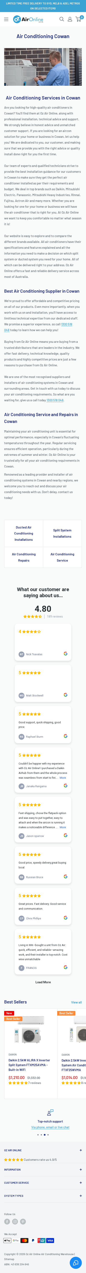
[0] (78, 19)
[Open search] (61, 19)
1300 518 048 (55, 400)
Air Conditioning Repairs (24, 557)
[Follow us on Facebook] (7, 1222)
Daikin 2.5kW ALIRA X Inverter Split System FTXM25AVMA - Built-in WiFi (29, 1065)
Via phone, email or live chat (43, 1127)
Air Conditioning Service (62, 557)
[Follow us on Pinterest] (23, 1222)
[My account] (70, 19)
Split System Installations (62, 533)
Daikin (13, 1054)
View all (76, 1002)
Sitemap (9, 1259)
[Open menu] (6, 19)
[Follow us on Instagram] (15, 1222)
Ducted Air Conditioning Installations (23, 533)
